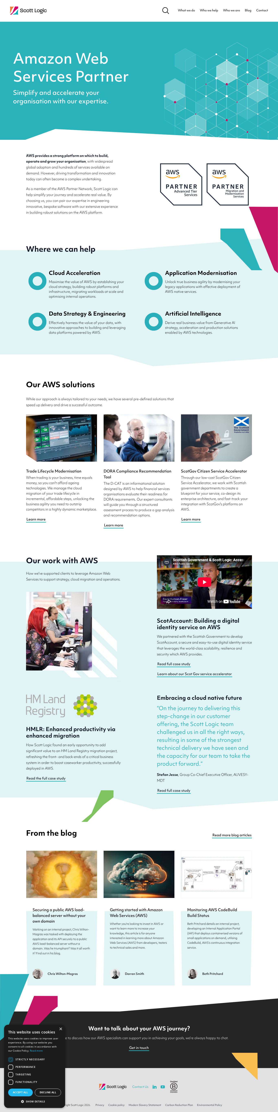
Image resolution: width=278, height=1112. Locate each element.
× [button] (60, 1029)
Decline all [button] (48, 1092)
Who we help (209, 10)
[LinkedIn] (154, 1087)
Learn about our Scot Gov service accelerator (194, 673)
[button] (34, 1101)
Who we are (231, 10)
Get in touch (139, 1047)
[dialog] (34, 1066)
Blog (248, 10)
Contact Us (140, 1087)
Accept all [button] (20, 1092)
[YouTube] (163, 1087)
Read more (36, 1050)
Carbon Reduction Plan (179, 1105)
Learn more (36, 519)
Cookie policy (116, 1105)
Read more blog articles (232, 835)
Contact (262, 10)
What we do (186, 10)
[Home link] (28, 11)
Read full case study (173, 664)
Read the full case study (46, 778)
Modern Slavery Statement (145, 1105)
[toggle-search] (166, 11)
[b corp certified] (174, 1087)
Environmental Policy (209, 1105)
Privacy (99, 1105)
